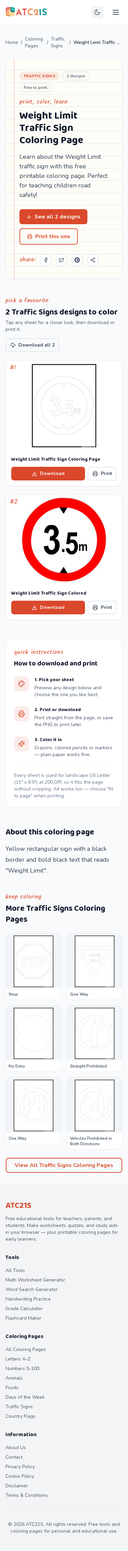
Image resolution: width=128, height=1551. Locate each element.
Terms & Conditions (26, 1495)
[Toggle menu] (116, 12)
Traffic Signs (58, 42)
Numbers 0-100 (22, 1368)
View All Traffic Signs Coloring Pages (64, 1165)
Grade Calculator (24, 1308)
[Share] (93, 260)
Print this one (52, 236)
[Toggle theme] (97, 12)
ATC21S (18, 1205)
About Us (15, 1447)
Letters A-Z (17, 1359)
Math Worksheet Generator (35, 1280)
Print (106, 473)
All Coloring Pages (25, 1349)
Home (11, 42)
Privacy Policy (20, 1466)
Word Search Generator (31, 1289)
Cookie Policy (19, 1476)
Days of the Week (25, 1397)
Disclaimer (16, 1486)
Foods (11, 1387)
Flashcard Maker (23, 1318)
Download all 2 (36, 345)
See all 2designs (57, 216)
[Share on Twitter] (61, 260)
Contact (14, 1457)
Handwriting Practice (28, 1299)
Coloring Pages (34, 42)
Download (52, 473)
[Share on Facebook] (46, 260)
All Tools (15, 1270)
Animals (14, 1378)
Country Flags (20, 1416)
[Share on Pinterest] (77, 260)
